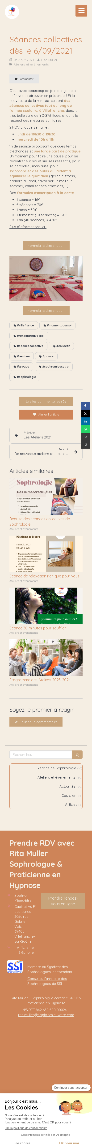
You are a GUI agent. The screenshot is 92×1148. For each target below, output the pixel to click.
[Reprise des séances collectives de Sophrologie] (46, 496)
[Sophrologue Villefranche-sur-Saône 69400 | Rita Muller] (12, 12)
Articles (71, 804)
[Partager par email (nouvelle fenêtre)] (85, 437)
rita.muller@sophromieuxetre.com (46, 1015)
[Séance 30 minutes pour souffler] (46, 606)
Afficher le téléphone (25, 950)
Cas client (69, 795)
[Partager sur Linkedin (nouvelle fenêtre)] (85, 421)
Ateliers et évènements (56, 777)
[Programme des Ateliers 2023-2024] (46, 657)
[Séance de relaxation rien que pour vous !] (46, 554)
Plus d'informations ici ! (27, 227)
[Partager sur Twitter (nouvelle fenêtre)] (85, 413)
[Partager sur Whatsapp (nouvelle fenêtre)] (85, 429)
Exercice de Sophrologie (56, 768)
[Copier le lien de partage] (85, 445)
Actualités (67, 786)
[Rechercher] (77, 754)
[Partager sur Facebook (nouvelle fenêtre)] (85, 406)
